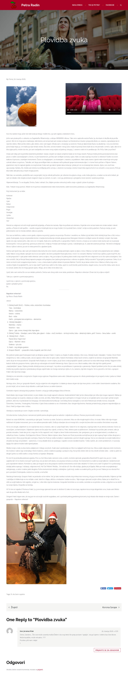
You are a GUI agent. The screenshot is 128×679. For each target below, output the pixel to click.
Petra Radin (30, 5)
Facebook (110, 5)
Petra (11, 79)
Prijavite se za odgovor (107, 650)
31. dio (13, 594)
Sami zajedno (20, 594)
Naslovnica (77, 5)
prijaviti (40, 670)
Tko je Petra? (94, 5)
